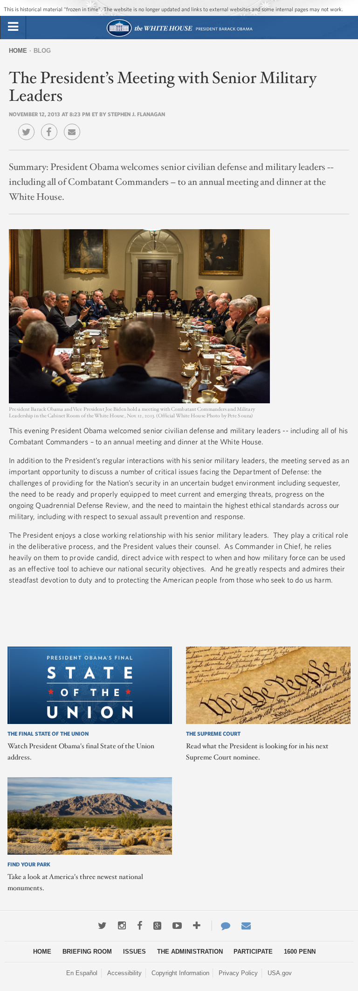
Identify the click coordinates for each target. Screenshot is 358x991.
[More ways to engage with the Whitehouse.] (196, 926)
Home (18, 50)
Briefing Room (87, 951)
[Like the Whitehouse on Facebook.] (139, 926)
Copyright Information (180, 973)
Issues (134, 951)
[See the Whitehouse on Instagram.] (122, 926)
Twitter (28, 125)
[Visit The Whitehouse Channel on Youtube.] (177, 926)
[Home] (179, 35)
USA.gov (280, 973)
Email (74, 125)
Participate (253, 951)
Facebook (51, 125)
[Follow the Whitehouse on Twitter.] (102, 926)
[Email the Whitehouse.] (246, 926)
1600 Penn (300, 951)
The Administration (190, 951)
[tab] (13, 27)
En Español (81, 973)
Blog (42, 50)
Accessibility (124, 973)
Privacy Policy (238, 973)
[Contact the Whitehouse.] (221, 926)
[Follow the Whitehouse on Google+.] (157, 926)
